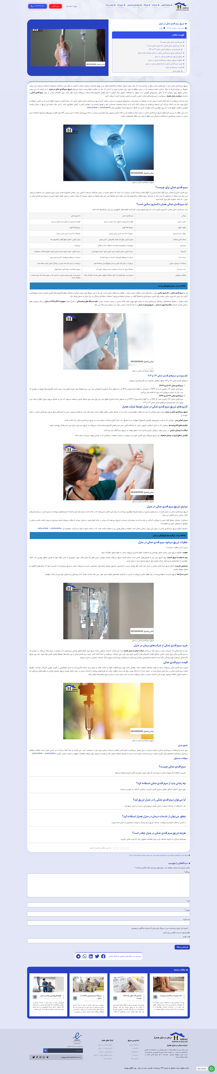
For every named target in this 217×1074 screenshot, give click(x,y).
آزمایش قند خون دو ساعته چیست (172, 997)
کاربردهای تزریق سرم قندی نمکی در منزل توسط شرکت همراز (160, 53)
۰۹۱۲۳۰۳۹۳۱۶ (92, 107)
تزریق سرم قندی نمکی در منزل (138, 855)
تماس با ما (109, 6)
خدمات (154, 6)
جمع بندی (176, 71)
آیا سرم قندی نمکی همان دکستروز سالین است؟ (164, 45)
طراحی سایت (148, 1068)
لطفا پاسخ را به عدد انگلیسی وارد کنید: (176, 933)
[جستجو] (45, 1050)
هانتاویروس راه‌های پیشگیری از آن (50, 997)
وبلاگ (146, 6)
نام (188, 901)
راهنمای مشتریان (133, 6)
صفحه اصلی (165, 6)
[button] (103, 956)
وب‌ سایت (186, 919)
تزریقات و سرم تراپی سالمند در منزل (131, 997)
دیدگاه (187, 872)
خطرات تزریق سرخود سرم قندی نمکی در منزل (165, 60)
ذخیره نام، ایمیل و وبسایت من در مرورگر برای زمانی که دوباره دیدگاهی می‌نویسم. (159, 928)
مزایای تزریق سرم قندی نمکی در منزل (168, 56)
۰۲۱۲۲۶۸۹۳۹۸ (105, 107)
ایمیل (187, 910)
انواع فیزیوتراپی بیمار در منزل (90, 995)
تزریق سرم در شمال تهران (167, 855)
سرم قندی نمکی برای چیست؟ (171, 42)
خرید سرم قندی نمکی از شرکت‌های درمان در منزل (163, 64)
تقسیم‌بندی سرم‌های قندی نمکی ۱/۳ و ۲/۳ (164, 49)
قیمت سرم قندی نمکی (174, 67)
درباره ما (120, 6)
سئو (139, 1068)
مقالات (161, 28)
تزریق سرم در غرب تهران (153, 855)
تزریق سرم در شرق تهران (181, 855)
